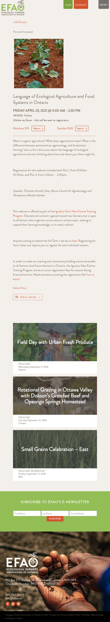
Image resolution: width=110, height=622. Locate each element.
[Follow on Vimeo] (18, 604)
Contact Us (54, 614)
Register (36, 128)
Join (68, 5)
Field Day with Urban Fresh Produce (55, 342)
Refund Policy (19, 288)
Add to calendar (28, 297)
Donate (81, 5)
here (74, 241)
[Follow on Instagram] (13, 604)
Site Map (85, 614)
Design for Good (15, 618)
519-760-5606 (15, 595)
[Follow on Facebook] (8, 604)
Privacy (64, 614)
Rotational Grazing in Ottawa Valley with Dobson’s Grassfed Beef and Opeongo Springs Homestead (55, 395)
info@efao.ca (14, 598)
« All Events (20, 22)
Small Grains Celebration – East (55, 449)
